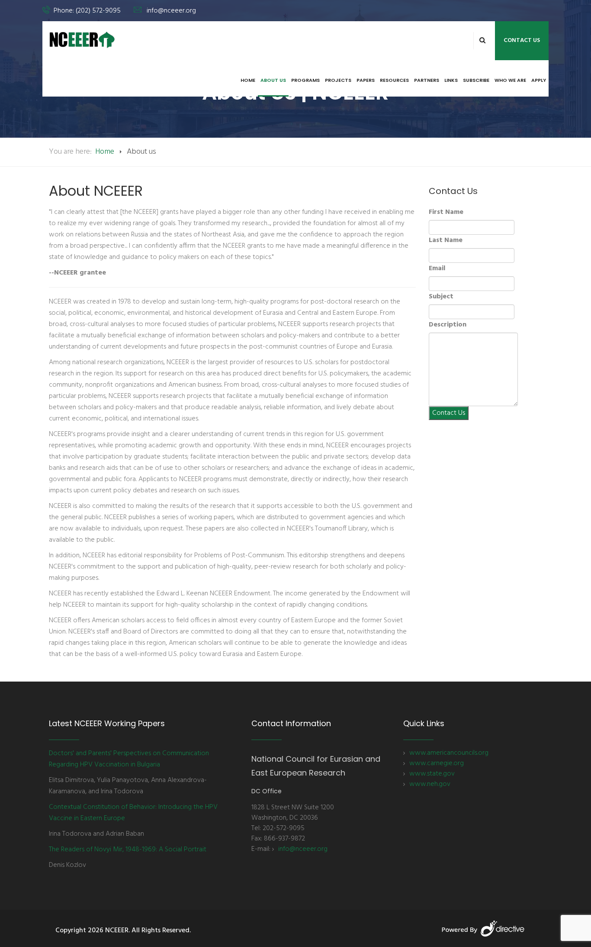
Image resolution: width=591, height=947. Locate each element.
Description (447, 324)
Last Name (446, 240)
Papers (366, 80)
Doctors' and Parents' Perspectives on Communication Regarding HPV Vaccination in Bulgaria (129, 759)
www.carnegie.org (436, 763)
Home (248, 80)
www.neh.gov (429, 784)
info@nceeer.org (171, 10)
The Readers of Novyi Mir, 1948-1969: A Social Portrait (127, 849)
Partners (426, 80)
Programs (305, 80)
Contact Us (522, 40)
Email (437, 268)
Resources (394, 80)
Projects (338, 80)
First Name (446, 212)
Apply (538, 80)
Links (451, 80)
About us (273, 80)
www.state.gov (432, 773)
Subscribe (476, 80)
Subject (441, 296)
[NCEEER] (82, 40)
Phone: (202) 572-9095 (87, 10)
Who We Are (510, 80)
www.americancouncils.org (448, 753)
